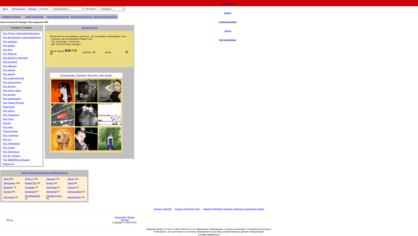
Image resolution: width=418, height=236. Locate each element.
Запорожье (9, 183)
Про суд (7, 139)
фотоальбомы (227, 40)
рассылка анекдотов (58, 16)
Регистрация (18, 9)
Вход (5, 9)
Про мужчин (9, 94)
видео (227, 13)
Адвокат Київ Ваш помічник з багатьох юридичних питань (233, 209)
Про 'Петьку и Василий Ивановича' (21, 33)
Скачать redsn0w (163, 209)
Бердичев (30, 191)
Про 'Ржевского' (11, 115)
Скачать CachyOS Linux (187, 209)
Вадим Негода (128, 218)
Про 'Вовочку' (10, 53)
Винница (8, 187)
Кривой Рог (31, 183)
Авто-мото (92, 75)
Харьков (50, 179)
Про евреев (9, 70)
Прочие (7, 123)
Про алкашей (10, 41)
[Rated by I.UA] (10, 220)
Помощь (32, 9)
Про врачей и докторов (15, 57)
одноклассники (228, 22)
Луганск (8, 191)
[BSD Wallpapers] (62, 101)
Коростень (9, 197)
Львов (71, 183)
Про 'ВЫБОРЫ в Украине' (16, 159)
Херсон (71, 187)
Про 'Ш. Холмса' (11, 155)
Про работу (9, 111)
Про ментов (9, 86)
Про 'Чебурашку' (11, 143)
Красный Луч (74, 197)
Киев (6, 179)
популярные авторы (81, 16)
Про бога (7, 49)
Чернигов (51, 191)
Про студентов (10, 135)
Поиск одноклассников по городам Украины (44, 172)
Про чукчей (9, 147)
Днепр (71, 179)
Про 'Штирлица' (11, 151)
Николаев (51, 187)
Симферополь (54, 196)
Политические (10, 131)
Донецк (50, 183)
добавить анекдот (11, 16)
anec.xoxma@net (155, 23)
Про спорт (8, 119)
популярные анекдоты (105, 16)
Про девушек (10, 66)
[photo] (62, 149)
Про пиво (8, 127)
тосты (227, 31)
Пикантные (9, 106)
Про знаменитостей (13, 78)
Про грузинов (10, 62)
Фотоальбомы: (68, 75)
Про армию (9, 45)
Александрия (75, 191)
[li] (3, 221)
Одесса (29, 179)
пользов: (43, 9)
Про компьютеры (12, 82)
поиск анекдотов (34, 16)
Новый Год (8, 164)
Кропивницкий (32, 196)
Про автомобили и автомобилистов (22, 37)
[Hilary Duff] (109, 101)
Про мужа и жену (12, 90)
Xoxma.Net (120, 217)
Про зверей (9, 74)
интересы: (91, 9)
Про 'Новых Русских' (13, 102)
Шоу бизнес (106, 75)
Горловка (30, 187)
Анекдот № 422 (89, 27)
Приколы (81, 75)
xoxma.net (227, 4)
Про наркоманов (12, 98)
